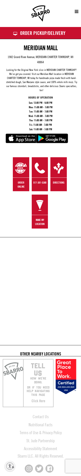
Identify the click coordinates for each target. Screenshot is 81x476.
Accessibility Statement (40, 448)
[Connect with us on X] (39, 469)
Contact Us (41, 416)
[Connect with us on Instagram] (29, 469)
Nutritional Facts (40, 424)
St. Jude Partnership (40, 440)
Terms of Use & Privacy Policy (41, 432)
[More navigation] (74, 11)
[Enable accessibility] (9, 466)
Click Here (38, 401)
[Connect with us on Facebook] (49, 469)
